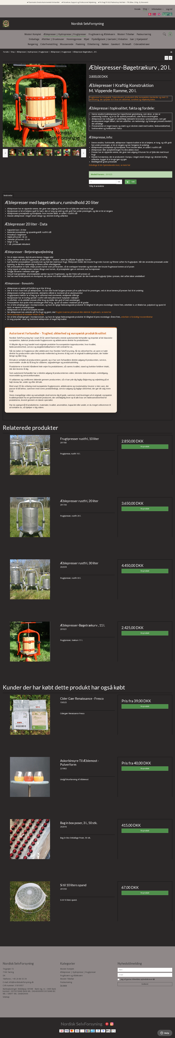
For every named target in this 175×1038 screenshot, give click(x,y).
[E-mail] (145, 975)
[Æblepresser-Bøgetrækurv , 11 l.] (30, 649)
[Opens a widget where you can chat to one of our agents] (164, 1033)
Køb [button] (133, 182)
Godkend (145, 984)
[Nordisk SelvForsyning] (12, 23)
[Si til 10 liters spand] (30, 908)
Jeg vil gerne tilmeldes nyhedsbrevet (138, 979)
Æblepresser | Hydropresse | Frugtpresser (78, 972)
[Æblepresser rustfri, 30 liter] (30, 586)
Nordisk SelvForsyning (87, 24)
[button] (166, 58)
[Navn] (145, 970)
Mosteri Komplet (67, 969)
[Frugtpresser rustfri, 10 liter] (30, 462)
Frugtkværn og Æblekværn (71, 975)
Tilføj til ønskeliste (96, 186)
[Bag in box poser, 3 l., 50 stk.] (30, 846)
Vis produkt (145, 447)
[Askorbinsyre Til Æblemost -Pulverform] (30, 784)
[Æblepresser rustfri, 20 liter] (30, 524)
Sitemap (6, 997)
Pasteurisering (66, 982)
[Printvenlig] (171, 52)
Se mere (63, 985)
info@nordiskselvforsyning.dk (21, 982)
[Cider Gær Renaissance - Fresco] (30, 722)
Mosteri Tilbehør (67, 979)
